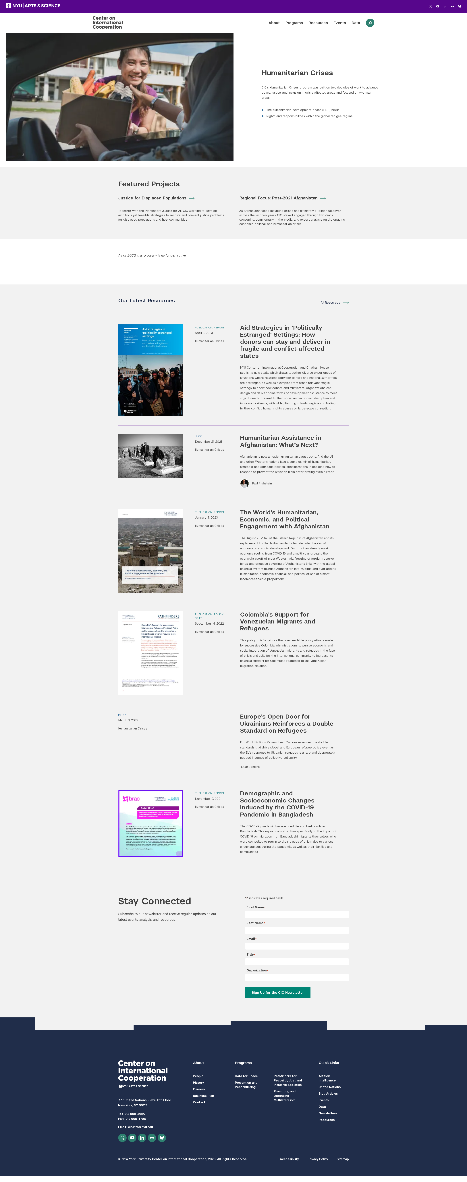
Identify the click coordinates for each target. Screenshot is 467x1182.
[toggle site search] (370, 23)
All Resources (330, 303)
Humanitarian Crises (209, 341)
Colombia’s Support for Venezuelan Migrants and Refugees (277, 621)
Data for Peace (246, 1076)
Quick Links (329, 1062)
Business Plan (203, 1096)
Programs (294, 22)
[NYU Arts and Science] (33, 5)
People (198, 1076)
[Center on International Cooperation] (117, 22)
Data (356, 22)
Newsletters (328, 1113)
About (274, 22)
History (198, 1083)
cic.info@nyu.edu (140, 1127)
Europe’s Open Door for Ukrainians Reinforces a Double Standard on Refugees (286, 723)
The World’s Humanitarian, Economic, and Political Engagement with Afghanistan (284, 519)
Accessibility (289, 1159)
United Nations (330, 1087)
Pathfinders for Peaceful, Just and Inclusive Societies (288, 1080)
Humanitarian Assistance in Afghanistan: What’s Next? (280, 441)
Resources (318, 22)
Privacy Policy (318, 1159)
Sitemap (343, 1159)
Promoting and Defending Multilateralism (285, 1095)
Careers (199, 1089)
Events (340, 22)
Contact (199, 1102)
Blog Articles (328, 1094)
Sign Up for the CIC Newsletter (278, 992)
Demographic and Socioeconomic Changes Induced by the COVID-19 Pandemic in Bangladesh (277, 804)
